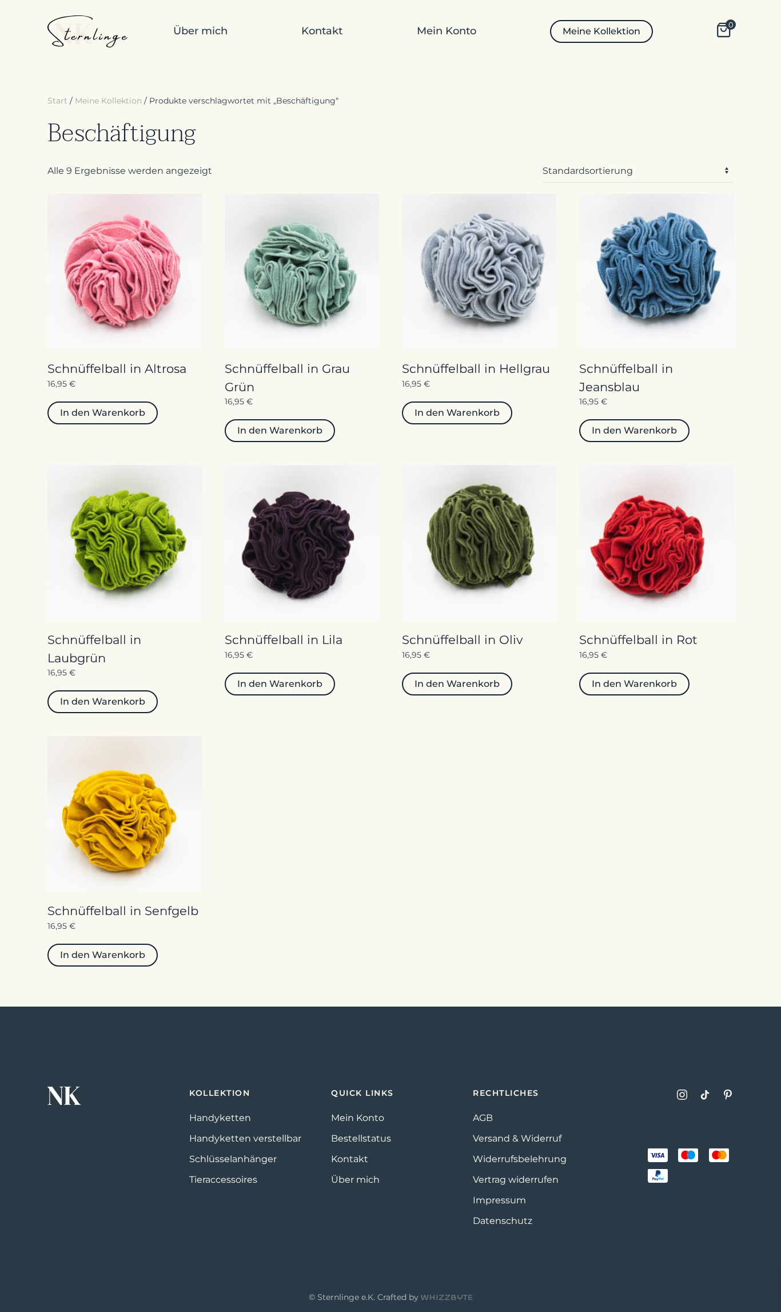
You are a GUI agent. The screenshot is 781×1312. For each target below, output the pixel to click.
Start (57, 101)
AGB (483, 1117)
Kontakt (321, 31)
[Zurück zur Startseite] (87, 31)
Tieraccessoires (223, 1179)
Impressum (499, 1200)
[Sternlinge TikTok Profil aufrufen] (705, 1093)
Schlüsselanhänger (233, 1159)
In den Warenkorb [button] (102, 412)
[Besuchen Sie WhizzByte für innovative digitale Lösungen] (446, 1297)
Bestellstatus (361, 1138)
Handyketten (220, 1117)
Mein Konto (446, 31)
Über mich (200, 31)
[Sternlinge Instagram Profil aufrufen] (682, 1093)
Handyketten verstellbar (245, 1138)
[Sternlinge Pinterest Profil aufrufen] (728, 1093)
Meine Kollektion (601, 31)
